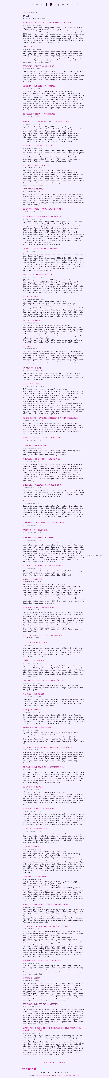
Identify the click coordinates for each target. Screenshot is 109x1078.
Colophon (32, 1075)
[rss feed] (77, 4)
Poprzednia (49, 1062)
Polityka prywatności (43, 1075)
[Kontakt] (63, 4)
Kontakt (60, 1075)
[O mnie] (42, 4)
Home (24, 13)
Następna (60, 1062)
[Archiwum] (32, 4)
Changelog (53, 1075)
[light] (73, 4)
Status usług (67, 1075)
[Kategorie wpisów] (37, 4)
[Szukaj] (68, 4)
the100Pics (76, 1075)
